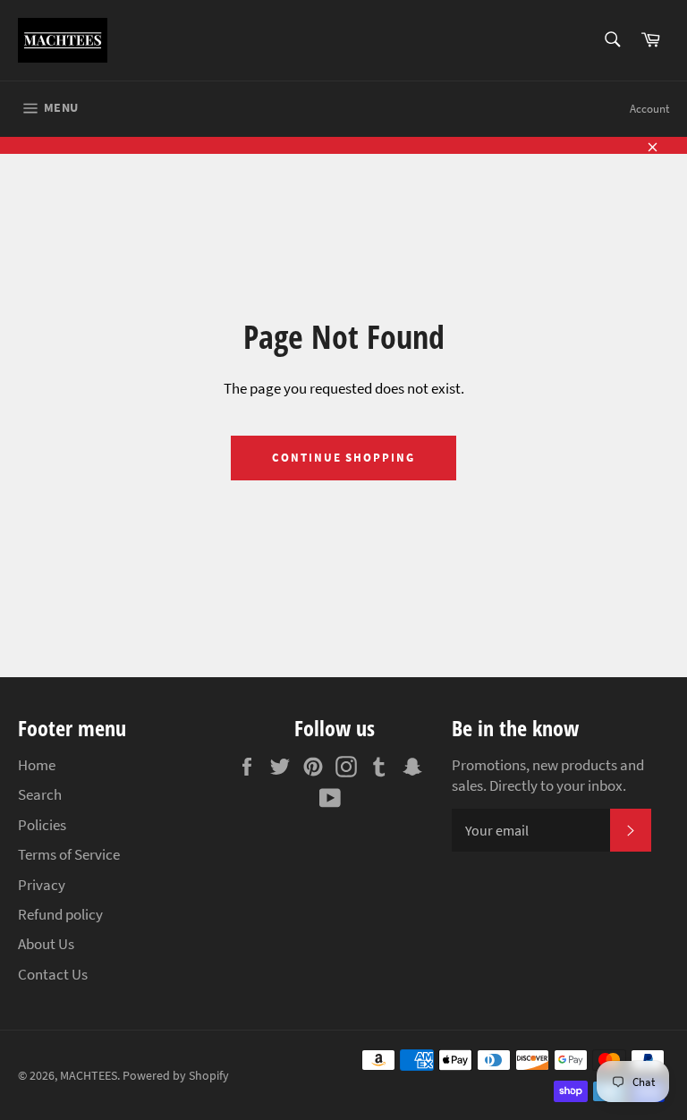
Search (40, 794)
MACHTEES (88, 1075)
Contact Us (53, 974)
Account (649, 108)
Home (36, 765)
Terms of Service (69, 854)
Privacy (41, 885)
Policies (42, 825)
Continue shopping (343, 457)
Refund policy (60, 914)
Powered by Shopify (176, 1075)
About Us (46, 944)
